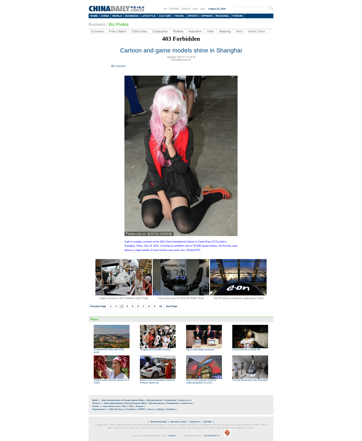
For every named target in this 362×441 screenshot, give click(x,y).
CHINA (105, 15)
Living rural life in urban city (246, 349)
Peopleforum (170, 400)
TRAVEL (179, 15)
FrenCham (131, 409)
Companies (160, 31)
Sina (124, 406)
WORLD (117, 15)
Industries (195, 31)
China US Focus (116, 409)
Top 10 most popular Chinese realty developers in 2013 (201, 381)
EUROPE (174, 9)
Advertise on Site (178, 422)
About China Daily (158, 422)
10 (160, 306)
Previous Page (98, 306)
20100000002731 (212, 436)
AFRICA (186, 9)
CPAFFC (141, 409)
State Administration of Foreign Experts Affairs (123, 400)
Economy (97, 31)
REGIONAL (222, 15)
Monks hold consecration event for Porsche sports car (157, 381)
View (210, 31)
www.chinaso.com (111, 406)
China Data (139, 31)
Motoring (225, 31)
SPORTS (193, 15)
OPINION (206, 15)
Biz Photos (119, 24)
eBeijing (160, 409)
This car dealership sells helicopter (250, 380)
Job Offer (207, 422)
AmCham (171, 409)
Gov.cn (151, 409)
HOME (94, 15)
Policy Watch (117, 31)
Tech (239, 31)
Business (97, 24)
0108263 (172, 436)
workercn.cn (184, 400)
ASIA (195, 9)
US (165, 9)
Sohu (131, 406)
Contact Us (195, 422)
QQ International (154, 400)
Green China (256, 31)
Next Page (171, 306)
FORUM (237, 15)
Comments (120, 66)
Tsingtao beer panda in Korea (155, 349)
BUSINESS (131, 15)
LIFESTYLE (148, 15)
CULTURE (165, 15)
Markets (178, 31)
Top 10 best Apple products (200, 349)
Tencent (139, 406)
